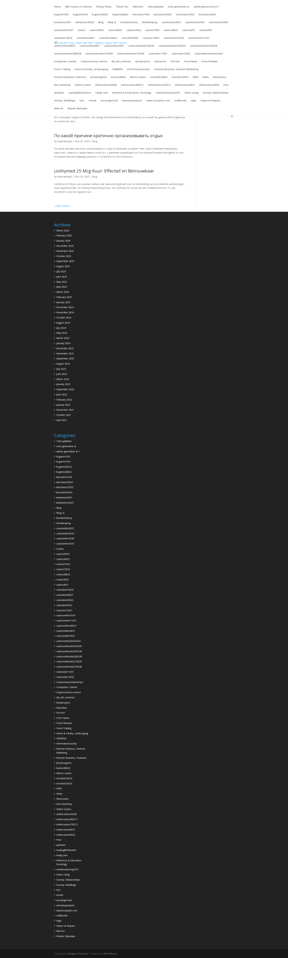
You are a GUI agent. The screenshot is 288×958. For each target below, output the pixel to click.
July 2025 (61, 271)
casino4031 (205, 30)
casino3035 (188, 30)
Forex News (190, 61)
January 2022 (63, 404)
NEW (195, 77)
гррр (193, 100)
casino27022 (134, 30)
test (82, 100)
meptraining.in (64, 141)
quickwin (59, 93)
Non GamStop (62, 85)
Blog (101, 22)
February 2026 (64, 235)
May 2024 (61, 332)
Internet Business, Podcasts (70, 77)
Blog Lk (112, 22)
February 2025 (64, 297)
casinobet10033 (63, 38)
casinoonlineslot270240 (130, 53)
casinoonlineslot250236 (203, 46)
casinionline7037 (63, 30)
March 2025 (62, 291)
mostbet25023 (180, 77)
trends (92, 100)
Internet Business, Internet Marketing (176, 69)
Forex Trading (62, 69)
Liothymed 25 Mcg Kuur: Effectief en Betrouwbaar (104, 171)
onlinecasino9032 (209, 85)
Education (160, 61)
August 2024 (63, 322)
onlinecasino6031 (185, 85)
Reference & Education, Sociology (131, 93)
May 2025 (61, 281)
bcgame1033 (61, 14)
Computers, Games (65, 61)
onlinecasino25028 (105, 85)
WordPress (110, 953)
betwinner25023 (85, 22)
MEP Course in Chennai (78, 6)
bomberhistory (129, 22)
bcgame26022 (100, 14)
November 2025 (65, 251)
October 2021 (63, 414)
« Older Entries (62, 205)
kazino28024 (118, 77)
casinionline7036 (218, 22)
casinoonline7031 (114, 46)
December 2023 (65, 348)
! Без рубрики (156, 6)
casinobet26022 (108, 38)
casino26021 (115, 30)
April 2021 (61, 420)
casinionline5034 (194, 22)
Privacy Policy (104, 6)
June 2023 (61, 374)
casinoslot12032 (181, 53)
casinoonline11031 (199, 38)
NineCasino (219, 77)
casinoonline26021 (64, 46)
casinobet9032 (130, 38)
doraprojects (142, 61)
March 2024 (62, 338)
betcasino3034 (207, 14)
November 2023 (65, 353)
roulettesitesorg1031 (168, 93)
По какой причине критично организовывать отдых (108, 135)
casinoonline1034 (174, 38)
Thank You (122, 6)
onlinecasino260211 (132, 85)
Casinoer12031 (151, 38)
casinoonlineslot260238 (67, 53)
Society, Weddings (64, 100)
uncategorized (109, 100)
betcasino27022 (185, 14)
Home (57, 6)
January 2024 (63, 343)
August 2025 (63, 266)
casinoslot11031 (157, 53)
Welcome (138, 6)
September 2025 (65, 261)
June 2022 (61, 394)
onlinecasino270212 (159, 85)
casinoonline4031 (90, 46)
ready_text (101, 93)
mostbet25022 (158, 77)
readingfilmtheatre (79, 93)
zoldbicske (180, 100)
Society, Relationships (215, 93)
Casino (81, 30)
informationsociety (138, 69)
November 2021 (65, 409)
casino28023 (171, 30)
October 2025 (63, 256)
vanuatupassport (132, 100)
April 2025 (61, 286)
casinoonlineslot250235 (172, 46)
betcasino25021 (163, 14)
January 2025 (63, 302)
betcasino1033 (141, 14)
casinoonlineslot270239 (99, 53)
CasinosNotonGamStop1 (208, 53)
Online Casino (83, 85)
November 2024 (65, 312)
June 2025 (61, 276)
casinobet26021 (85, 38)
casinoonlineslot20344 (141, 46)
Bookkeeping (149, 22)
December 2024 (65, 307)
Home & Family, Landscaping (91, 69)
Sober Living (191, 93)
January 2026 (63, 240)
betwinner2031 (62, 22)
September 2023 (65, 358)
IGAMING (117, 69)
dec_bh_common (121, 61)
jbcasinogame (98, 77)
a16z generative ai (178, 6)
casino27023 (152, 30)
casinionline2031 (171, 22)
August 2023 (63, 363)
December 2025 (65, 245)
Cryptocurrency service (94, 61)
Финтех (58, 108)
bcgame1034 (80, 14)
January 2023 (63, 384)
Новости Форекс (210, 100)
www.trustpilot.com (158, 100)
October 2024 (63, 317)
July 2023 (61, 368)
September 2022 (65, 389)
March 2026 (62, 230)
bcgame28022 (120, 14)
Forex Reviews (210, 61)
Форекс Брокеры (77, 108)
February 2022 (64, 399)
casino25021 (97, 30)
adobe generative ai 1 (206, 6)
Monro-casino (138, 77)
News (205, 77)
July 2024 (61, 327)
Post (226, 85)
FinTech (175, 61)
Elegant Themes (78, 953)
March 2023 (62, 379)
